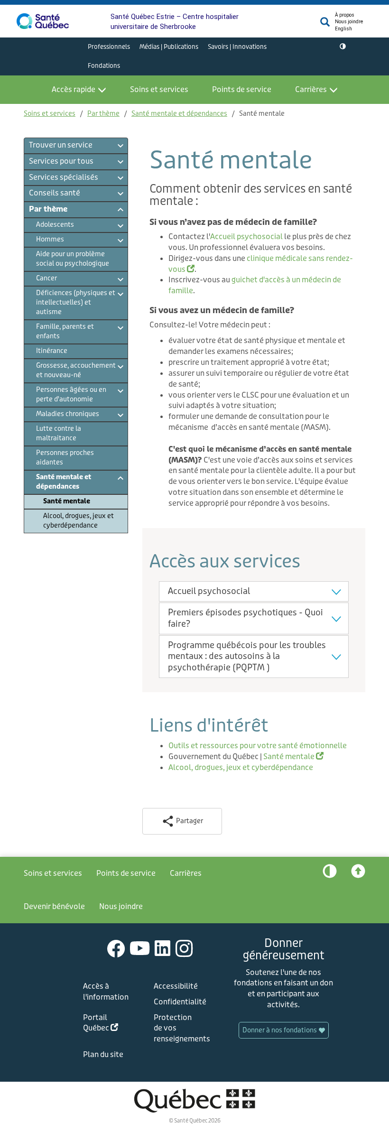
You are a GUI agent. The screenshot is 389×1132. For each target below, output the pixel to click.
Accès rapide (73, 89)
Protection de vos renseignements (178, 1028)
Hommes (50, 239)
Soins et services (159, 89)
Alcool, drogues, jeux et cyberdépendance (78, 520)
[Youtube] (140, 948)
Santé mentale (66, 501)
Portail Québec (107, 1024)
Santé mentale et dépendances (179, 113)
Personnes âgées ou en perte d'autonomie (71, 394)
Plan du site (103, 1054)
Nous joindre (349, 21)
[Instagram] (184, 948)
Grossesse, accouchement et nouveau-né (76, 370)
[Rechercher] (325, 24)
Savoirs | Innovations (237, 47)
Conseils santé (54, 193)
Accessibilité (176, 986)
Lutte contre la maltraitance (58, 433)
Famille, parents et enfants (65, 331)
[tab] (254, 591)
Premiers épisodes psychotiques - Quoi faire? (245, 618)
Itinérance (51, 350)
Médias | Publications (168, 47)
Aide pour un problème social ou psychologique (72, 259)
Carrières (311, 89)
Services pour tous (61, 161)
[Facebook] (116, 948)
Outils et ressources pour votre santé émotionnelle (257, 746)
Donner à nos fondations (280, 1030)
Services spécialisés (63, 177)
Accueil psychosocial (246, 236)
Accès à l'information (106, 991)
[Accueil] (43, 21)
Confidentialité (178, 1002)
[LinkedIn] (163, 948)
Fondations (104, 66)
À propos (344, 15)
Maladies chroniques (67, 413)
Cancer (46, 278)
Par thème (103, 113)
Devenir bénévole (54, 906)
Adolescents (55, 224)
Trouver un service (61, 145)
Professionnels (109, 47)
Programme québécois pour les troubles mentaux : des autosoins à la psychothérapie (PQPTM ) (247, 656)
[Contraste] (343, 46)
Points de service (241, 89)
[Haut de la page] (358, 873)
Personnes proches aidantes (65, 457)
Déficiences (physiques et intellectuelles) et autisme (75, 302)
